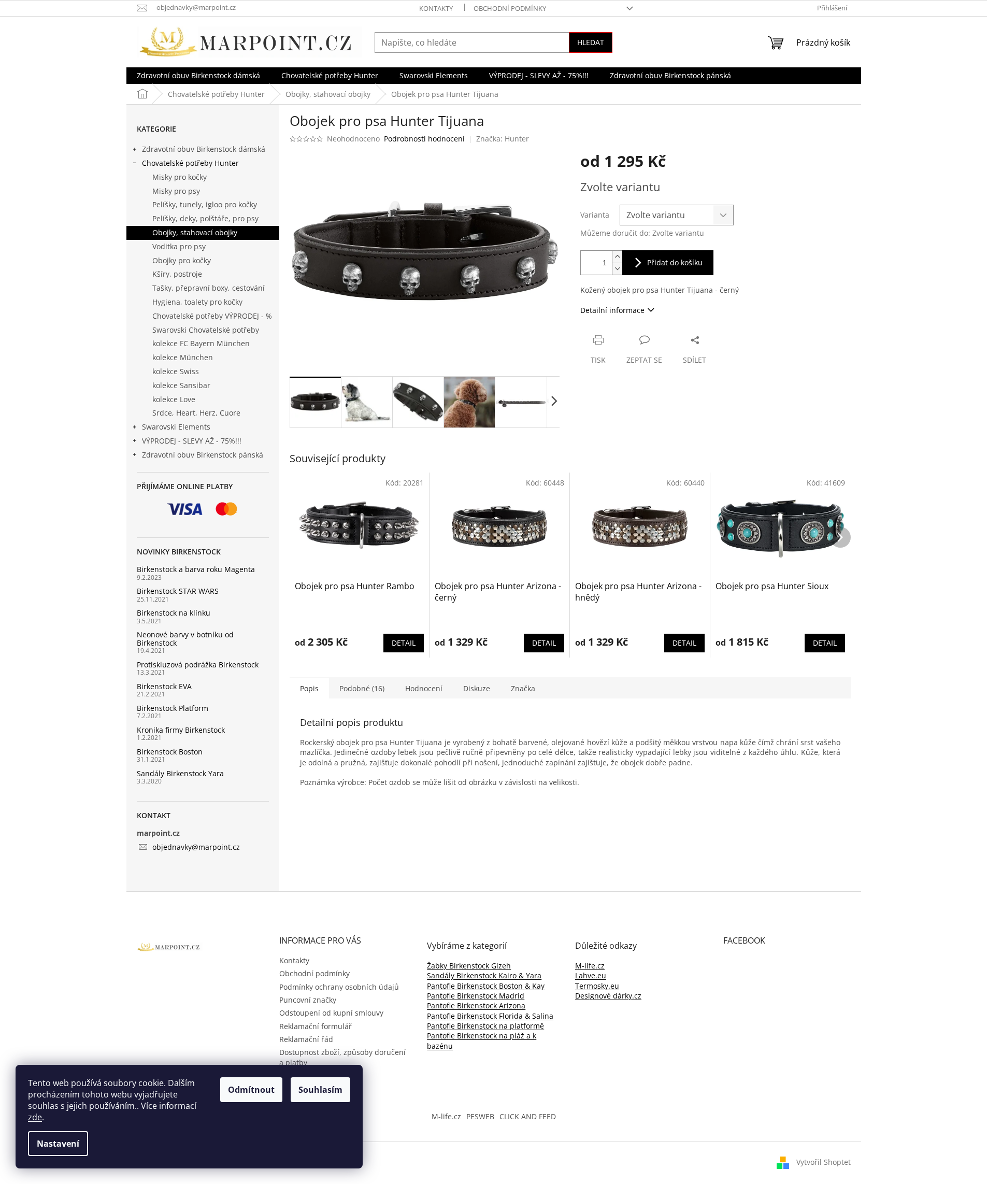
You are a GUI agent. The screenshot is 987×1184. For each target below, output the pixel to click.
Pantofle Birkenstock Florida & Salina (490, 1016)
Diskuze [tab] (476, 688)
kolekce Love (173, 399)
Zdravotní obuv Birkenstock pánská (202, 455)
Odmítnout (251, 1089)
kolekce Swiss (175, 371)
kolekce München (182, 357)
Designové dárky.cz (608, 996)
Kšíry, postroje (177, 274)
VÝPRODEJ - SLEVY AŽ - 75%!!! (191, 441)
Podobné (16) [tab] (361, 688)
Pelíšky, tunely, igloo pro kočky (204, 204)
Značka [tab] (523, 688)
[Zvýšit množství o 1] (617, 257)
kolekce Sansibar (181, 385)
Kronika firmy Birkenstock (181, 730)
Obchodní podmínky (510, 8)
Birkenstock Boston (170, 751)
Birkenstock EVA (164, 686)
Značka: (502, 139)
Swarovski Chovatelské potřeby (205, 330)
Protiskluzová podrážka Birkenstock (198, 664)
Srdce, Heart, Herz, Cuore (196, 413)
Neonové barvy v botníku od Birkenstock (185, 639)
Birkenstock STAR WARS (178, 591)
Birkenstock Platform (172, 708)
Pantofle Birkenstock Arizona (476, 1005)
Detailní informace (612, 310)
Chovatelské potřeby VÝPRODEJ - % (212, 316)
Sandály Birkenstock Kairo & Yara (484, 975)
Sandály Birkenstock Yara (180, 773)
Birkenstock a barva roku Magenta (196, 569)
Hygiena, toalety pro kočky (197, 302)
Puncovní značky (307, 1000)
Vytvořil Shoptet (823, 1162)
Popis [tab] (309, 688)
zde (35, 1117)
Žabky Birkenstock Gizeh (469, 966)
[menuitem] (198, 75)
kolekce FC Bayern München (201, 343)
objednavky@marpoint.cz (196, 847)
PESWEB (480, 1116)
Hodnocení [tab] (423, 688)
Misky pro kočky (179, 177)
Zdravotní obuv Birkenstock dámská (203, 149)
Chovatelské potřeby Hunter (190, 163)
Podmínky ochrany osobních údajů (339, 987)
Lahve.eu (590, 975)
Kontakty (436, 8)
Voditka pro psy (179, 246)
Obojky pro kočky (181, 260)
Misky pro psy (176, 191)
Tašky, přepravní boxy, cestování (208, 288)
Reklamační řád (306, 1039)
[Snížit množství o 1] (617, 269)
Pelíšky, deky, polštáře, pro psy (205, 218)
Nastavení (58, 1143)
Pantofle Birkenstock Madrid (475, 996)
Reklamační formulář (315, 1026)
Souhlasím (320, 1089)
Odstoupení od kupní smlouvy (331, 1013)
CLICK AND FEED (527, 1116)
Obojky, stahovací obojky (194, 232)
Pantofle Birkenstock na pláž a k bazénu (481, 1040)
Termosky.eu (597, 986)
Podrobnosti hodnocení (424, 139)
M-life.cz (590, 966)
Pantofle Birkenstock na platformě (485, 1026)
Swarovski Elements (176, 427)
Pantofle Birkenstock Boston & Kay (486, 986)
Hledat (590, 42)
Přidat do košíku (675, 262)
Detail (404, 643)
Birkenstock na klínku (173, 613)
